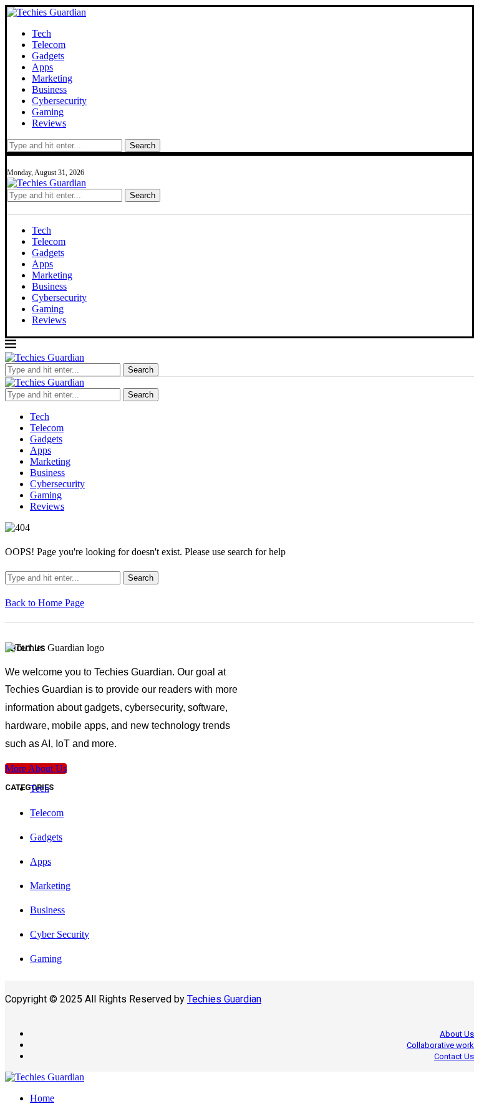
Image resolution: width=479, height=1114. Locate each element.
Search (142, 145)
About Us (457, 1034)
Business (49, 89)
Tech (41, 33)
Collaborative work (440, 1045)
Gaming (48, 112)
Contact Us (454, 1056)
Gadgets (48, 55)
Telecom (48, 44)
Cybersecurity (59, 100)
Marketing (52, 78)
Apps (42, 67)
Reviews (49, 123)
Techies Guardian (224, 999)
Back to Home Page (44, 602)
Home (42, 1098)
